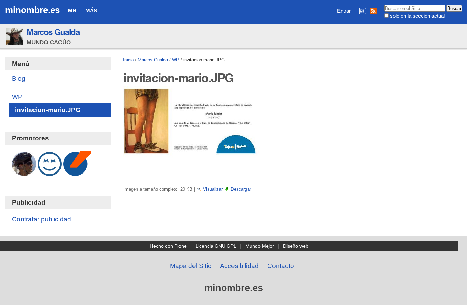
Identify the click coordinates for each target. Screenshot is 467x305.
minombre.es (32, 10)
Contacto (280, 265)
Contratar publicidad (41, 219)
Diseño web (295, 246)
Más (91, 10)
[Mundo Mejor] (50, 172)
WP (175, 60)
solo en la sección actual (417, 16)
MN (72, 10)
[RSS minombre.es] (373, 10)
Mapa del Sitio (191, 265)
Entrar (344, 11)
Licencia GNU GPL (216, 246)
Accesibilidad (239, 265)
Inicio (128, 60)
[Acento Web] (77, 172)
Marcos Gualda (53, 32)
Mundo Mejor (259, 246)
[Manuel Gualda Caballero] (24, 172)
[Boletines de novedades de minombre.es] (362, 10)
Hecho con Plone (168, 246)
